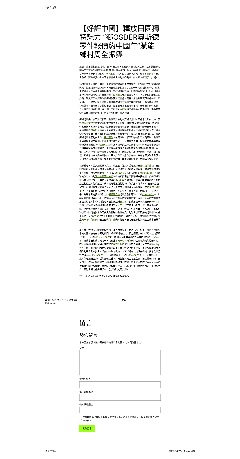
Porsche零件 (103, 237)
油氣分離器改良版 (104, 176)
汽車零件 (134, 255)
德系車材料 (148, 194)
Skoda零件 (120, 180)
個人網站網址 (86, 404)
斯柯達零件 (114, 194)
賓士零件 (124, 201)
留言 (82, 348)
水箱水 (109, 74)
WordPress (184, 451)
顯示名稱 (84, 379)
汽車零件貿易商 (89, 219)
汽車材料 (140, 144)
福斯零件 (108, 137)
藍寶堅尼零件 (106, 144)
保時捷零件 (145, 165)
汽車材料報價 (124, 240)
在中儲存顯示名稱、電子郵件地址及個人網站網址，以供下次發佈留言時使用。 (120, 419)
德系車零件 (87, 123)
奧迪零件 (151, 74)
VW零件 (97, 216)
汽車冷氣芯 (96, 130)
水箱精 (123, 109)
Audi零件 (119, 205)
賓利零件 (110, 219)
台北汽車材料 (146, 173)
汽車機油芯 (116, 95)
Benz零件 (98, 255)
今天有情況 (50, 7)
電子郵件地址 (87, 391)
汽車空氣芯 (122, 173)
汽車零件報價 (117, 244)
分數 (76, 299)
